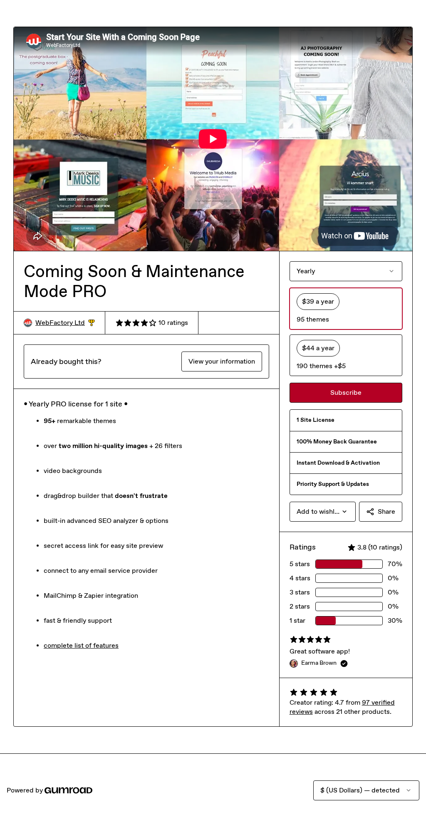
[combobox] (323, 512)
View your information (221, 361)
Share (386, 511)
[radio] (346, 308)
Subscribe (346, 392)
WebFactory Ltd (65, 323)
